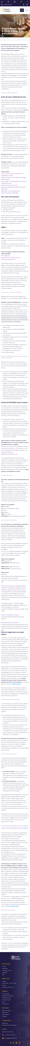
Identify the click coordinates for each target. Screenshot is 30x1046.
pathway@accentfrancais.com (9, 454)
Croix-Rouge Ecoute (6, 603)
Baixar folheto (5, 1014)
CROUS (25, 298)
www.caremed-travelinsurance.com (11, 257)
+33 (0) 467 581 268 (10, 1035)
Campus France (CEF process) (9, 185)
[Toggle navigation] (22, 10)
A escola (4, 966)
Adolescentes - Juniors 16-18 (9, 983)
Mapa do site (5, 1004)
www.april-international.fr (8, 259)
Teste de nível (5, 1012)
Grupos (4, 985)
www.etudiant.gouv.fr (13, 906)
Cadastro (4, 1016)
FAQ (3, 1002)
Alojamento (5, 968)
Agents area (5, 1023)
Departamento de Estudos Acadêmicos (15, 450)
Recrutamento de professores (9, 1025)
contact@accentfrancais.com (11, 1038)
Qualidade (4, 972)
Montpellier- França (7, 970)
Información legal (6, 1000)
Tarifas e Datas (5, 993)
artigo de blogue (16, 684)
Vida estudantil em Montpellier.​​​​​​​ (9, 193)
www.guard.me (5, 255)
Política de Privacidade (7, 995)
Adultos (4, 981)
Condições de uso (6, 998)
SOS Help (4, 574)
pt (26, 10)
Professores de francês (7, 987)
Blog (3, 974)
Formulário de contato (7, 1031)
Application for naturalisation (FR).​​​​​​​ (10, 191)
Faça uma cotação (6, 1010)
